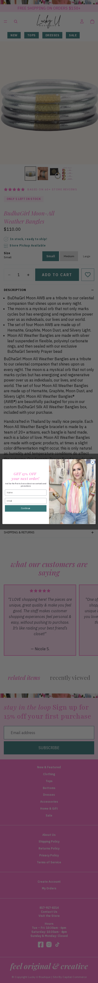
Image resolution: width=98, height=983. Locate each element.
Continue (25, 508)
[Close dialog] (92, 462)
